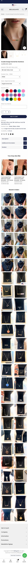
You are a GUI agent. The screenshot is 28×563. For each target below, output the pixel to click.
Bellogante (20, 552)
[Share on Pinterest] (6, 134)
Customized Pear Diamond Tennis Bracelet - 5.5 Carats (7, 178)
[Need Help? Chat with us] (24, 555)
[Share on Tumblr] (8, 134)
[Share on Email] (12, 134)
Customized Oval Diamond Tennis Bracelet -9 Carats (19, 178)
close (1, 0)
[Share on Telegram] (10, 134)
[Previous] (2, 34)
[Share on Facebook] (2, 134)
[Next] (25, 34)
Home (2, 14)
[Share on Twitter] (4, 134)
